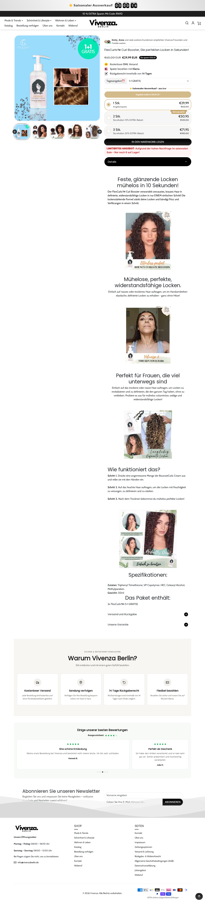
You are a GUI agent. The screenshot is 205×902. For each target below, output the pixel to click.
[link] (102, 750)
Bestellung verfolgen (27, 25)
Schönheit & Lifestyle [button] (38, 20)
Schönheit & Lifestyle (84, 837)
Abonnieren (172, 802)
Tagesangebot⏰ (116, 80)
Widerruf (73, 25)
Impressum (140, 842)
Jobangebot (140, 870)
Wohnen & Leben (82, 842)
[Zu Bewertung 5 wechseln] (107, 772)
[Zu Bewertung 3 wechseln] (102, 772)
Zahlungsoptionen (143, 847)
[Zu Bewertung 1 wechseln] (97, 772)
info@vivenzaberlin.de (28, 862)
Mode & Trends (81, 833)
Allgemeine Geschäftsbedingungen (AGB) (154, 860)
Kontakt (60, 25)
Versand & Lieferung (144, 851)
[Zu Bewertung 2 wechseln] (100, 772)
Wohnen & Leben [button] (64, 20)
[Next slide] (99, 131)
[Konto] (193, 23)
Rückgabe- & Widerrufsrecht (148, 856)
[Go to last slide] (14, 131)
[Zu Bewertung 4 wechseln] (105, 772)
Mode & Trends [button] (12, 20)
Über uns (48, 25)
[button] (187, 23)
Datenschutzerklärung (145, 865)
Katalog (8, 25)
